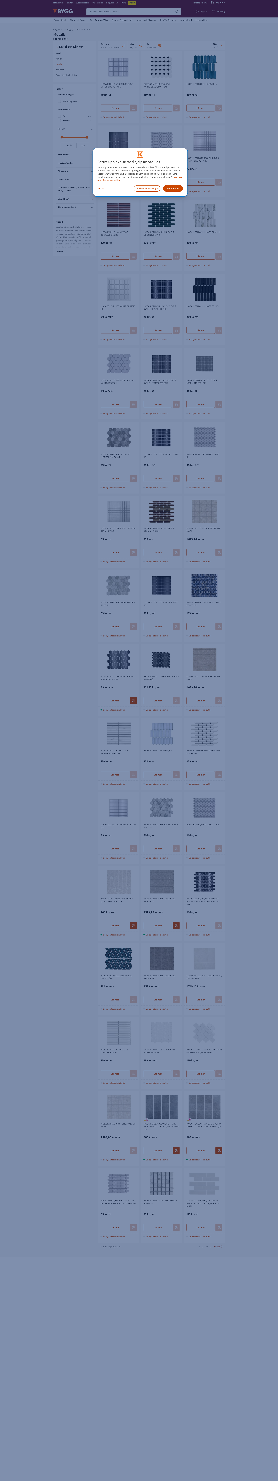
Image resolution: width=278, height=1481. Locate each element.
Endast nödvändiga (147, 188)
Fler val (101, 188)
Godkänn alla (173, 188)
